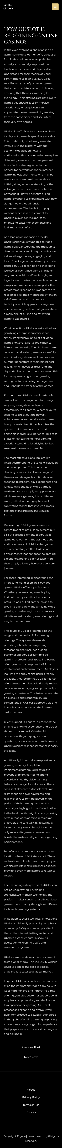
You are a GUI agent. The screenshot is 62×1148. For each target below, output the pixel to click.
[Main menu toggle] (55, 6)
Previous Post (31, 1047)
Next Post (31, 1057)
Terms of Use (31, 1104)
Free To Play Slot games (29, 131)
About (31, 1089)
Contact (31, 1112)
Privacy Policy (31, 1097)
